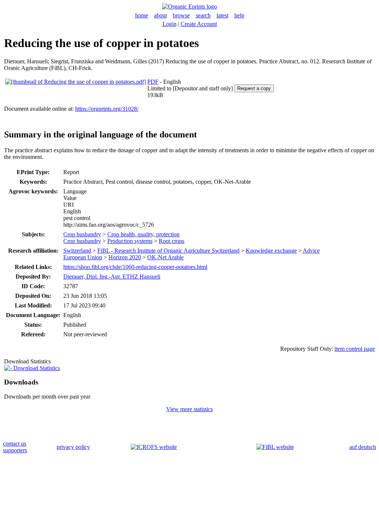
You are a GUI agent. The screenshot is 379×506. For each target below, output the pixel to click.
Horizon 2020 (124, 257)
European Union (82, 257)
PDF (152, 82)
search (203, 15)
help (239, 15)
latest (222, 15)
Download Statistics (36, 368)
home (141, 15)
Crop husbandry (82, 234)
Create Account (199, 24)
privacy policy (73, 447)
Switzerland (77, 250)
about (160, 15)
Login (169, 24)
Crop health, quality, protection (143, 234)
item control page (355, 349)
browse (181, 15)
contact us (14, 443)
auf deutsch (362, 447)
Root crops (171, 241)
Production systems (129, 241)
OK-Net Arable (165, 257)
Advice (311, 250)
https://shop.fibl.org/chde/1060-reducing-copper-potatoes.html (135, 267)
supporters (15, 450)
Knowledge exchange (271, 250)
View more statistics (189, 409)
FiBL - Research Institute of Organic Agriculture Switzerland (168, 250)
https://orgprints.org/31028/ (106, 109)
